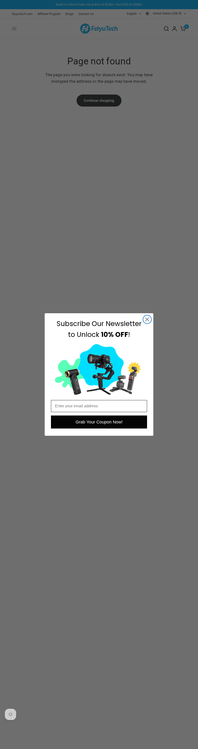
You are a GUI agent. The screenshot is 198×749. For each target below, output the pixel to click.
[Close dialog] (147, 319)
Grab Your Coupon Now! (99, 422)
